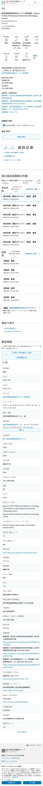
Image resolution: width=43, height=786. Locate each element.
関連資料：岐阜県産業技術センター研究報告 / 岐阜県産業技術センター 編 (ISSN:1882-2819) (21, 107)
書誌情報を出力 (10, 156)
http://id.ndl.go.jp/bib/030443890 (15, 702)
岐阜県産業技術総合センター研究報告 (15, 73)
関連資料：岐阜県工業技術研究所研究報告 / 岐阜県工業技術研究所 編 (21, 96)
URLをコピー (13, 148)
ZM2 (4, 586)
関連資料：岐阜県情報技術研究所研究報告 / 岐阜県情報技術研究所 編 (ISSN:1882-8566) (21, 102)
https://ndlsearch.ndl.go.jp (13, 690)
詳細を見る (35, 56)
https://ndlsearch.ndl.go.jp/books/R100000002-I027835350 (21, 643)
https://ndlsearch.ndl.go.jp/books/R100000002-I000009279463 (21, 654)
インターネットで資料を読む (11, 758)
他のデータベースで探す (13, 160)
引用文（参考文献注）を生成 (15, 152)
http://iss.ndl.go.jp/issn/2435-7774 (15, 679)
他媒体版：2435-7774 (9, 112)
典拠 (20, 430)
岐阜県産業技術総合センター (13, 424)
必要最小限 (11, 783)
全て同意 (32, 783)
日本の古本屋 (9, 328)
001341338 (28, 427)
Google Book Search (12, 331)
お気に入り (6, 148)
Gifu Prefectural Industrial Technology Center (20, 552)
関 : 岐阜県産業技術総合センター (14, 439)
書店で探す (22, 137)
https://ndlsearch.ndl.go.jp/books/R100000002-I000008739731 (21, 666)
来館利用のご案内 (31, 189)
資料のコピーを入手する (9, 761)
